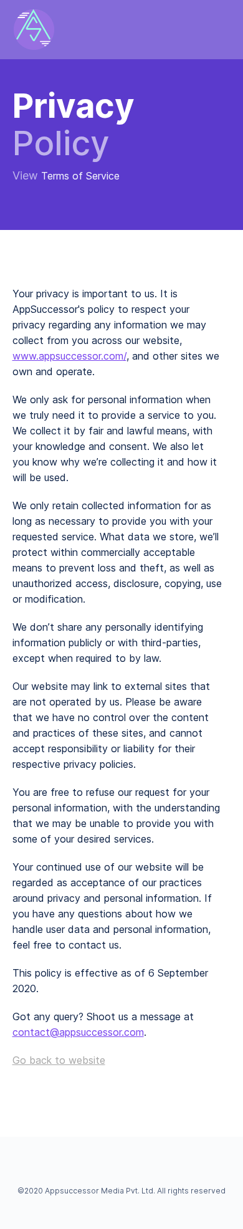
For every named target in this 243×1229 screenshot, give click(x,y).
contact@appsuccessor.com (78, 1032)
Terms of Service (80, 176)
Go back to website (58, 1060)
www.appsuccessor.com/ (69, 356)
